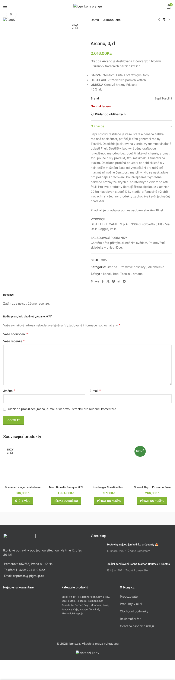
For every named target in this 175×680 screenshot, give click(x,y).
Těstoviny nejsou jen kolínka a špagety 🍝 (133, 545)
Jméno (9, 390)
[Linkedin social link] (118, 281)
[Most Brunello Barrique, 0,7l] (66, 464)
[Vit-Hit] (109, 518)
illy (79, 596)
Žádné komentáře (139, 551)
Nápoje (84, 609)
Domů (95, 20)
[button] (66, 501)
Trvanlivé (94, 609)
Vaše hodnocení (15, 334)
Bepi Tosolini (121, 274)
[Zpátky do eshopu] (164, 19)
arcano (138, 274)
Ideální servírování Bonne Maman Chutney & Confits (138, 564)
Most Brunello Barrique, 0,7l (66, 487)
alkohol (106, 274)
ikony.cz (74, 643)
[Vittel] (66, 518)
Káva (105, 605)
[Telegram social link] (124, 281)
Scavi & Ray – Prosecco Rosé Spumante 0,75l (152, 489)
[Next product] (169, 19)
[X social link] (108, 281)
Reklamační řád (130, 619)
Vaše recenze (14, 341)
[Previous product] (159, 19)
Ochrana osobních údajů (137, 626)
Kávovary (66, 609)
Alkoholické (112, 20)
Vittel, (64, 596)
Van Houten (68, 600)
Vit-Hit (72, 596)
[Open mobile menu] (5, 6)
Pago (86, 605)
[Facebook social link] (102, 281)
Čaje (75, 609)
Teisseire (81, 600)
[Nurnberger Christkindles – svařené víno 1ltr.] (109, 464)
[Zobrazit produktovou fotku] (11, 14)
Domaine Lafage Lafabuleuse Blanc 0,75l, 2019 (23, 489)
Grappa (112, 267)
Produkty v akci (131, 604)
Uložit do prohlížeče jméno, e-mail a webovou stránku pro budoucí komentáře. (62, 409)
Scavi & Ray (102, 596)
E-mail (95, 390)
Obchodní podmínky (134, 611)
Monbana (96, 605)
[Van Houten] (151, 518)
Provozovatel (129, 596)
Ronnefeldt (88, 596)
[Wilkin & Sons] (24, 518)
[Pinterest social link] (113, 281)
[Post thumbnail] (97, 549)
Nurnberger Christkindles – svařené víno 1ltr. (109, 489)
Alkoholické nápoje (72, 613)
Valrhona (93, 600)
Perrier (78, 605)
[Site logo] (87, 6)
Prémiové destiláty (133, 267)
